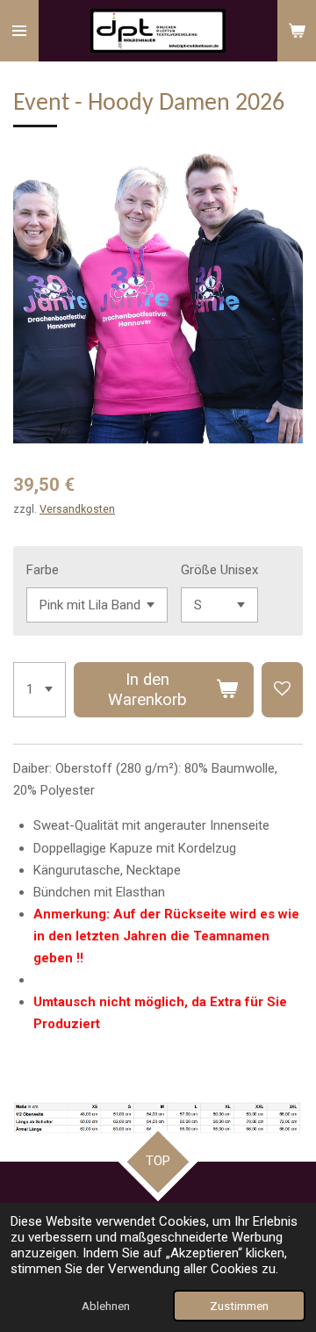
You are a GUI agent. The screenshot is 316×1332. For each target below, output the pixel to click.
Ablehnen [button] (106, 1306)
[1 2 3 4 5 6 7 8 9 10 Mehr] (39, 690)
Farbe (42, 570)
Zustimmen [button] (239, 1306)
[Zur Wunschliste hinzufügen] (282, 690)
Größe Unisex (219, 570)
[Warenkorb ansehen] (296, 30)
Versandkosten (77, 508)
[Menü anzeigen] (19, 30)
